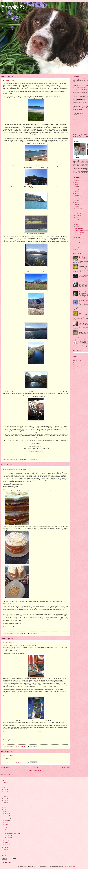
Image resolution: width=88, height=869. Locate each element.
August (77, 217)
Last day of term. (9, 756)
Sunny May (81, 256)
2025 (75, 182)
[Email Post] (28, 459)
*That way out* (82, 291)
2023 (75, 186)
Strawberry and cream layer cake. (14, 469)
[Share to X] (33, 459)
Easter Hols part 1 (9, 643)
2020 (75, 193)
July (76, 219)
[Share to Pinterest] (36, 459)
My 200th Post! (82, 265)
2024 (75, 184)
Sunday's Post (82, 322)
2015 (75, 204)
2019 (75, 195)
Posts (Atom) (11, 774)
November (78, 211)
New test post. (82, 331)
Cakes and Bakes (77, 366)
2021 (75, 191)
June (77, 222)
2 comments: (23, 746)
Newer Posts (5, 767)
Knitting (74, 364)
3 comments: (23, 459)
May (77, 224)
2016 (75, 202)
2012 (75, 247)
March (77, 237)
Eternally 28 (13, 7)
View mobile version (35, 770)
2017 (75, 200)
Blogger (76, 866)
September (78, 215)
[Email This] (31, 459)
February (78, 239)
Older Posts (66, 767)
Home (36, 767)
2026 (75, 180)
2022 (75, 189)
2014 (75, 206)
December (78, 208)
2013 (75, 245)
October (78, 213)
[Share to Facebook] (35, 459)
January (77, 242)
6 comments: (23, 633)
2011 (75, 249)
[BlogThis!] (32, 459)
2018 (75, 198)
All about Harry (76, 368)
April (77, 226)
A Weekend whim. (9, 81)
